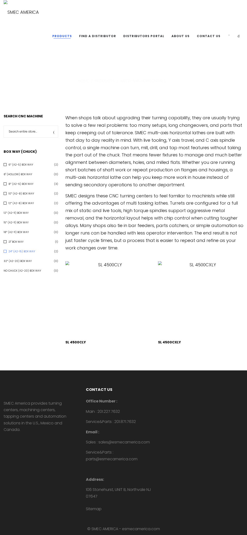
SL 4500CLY (75, 342)
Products (105, 81)
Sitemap (94, 509)
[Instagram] (20, 440)
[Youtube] (5, 440)
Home (83, 81)
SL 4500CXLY (169, 342)
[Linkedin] (12, 440)
